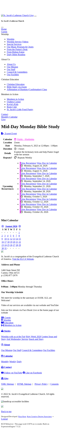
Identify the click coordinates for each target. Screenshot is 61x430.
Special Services (14, 44)
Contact (4, 114)
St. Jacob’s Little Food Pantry (20, 109)
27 (14, 245)
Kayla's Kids (12, 104)
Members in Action (15, 99)
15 (20, 239)
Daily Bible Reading (16, 54)
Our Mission (12, 67)
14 (17, 239)
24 (5, 245)
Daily (19, 361)
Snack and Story (36, 339)
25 (8, 245)
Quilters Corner (14, 102)
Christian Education (16, 84)
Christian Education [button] (10, 79)
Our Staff (11, 69)
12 (11, 239)
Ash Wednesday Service (17, 339)
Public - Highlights (25, 139)
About (6, 344)
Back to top (6, 411)
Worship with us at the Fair (13, 336)
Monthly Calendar (9, 117)
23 (3, 245)
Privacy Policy (41, 384)
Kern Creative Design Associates (39, 416)
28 (17, 245)
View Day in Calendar (47, 163)
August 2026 (11, 226)
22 (20, 242)
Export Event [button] (10, 133)
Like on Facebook (33, 373)
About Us (11, 64)
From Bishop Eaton (15, 52)
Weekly (12, 361)
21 (17, 242)
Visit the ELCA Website (23, 259)
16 (3, 242)
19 (11, 242)
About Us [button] (5, 59)
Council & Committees (17, 72)
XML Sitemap (7, 384)
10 (5, 239)
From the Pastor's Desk (17, 49)
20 (14, 242)
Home (4, 29)
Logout (4, 419)
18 (8, 242)
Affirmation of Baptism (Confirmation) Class (27, 89)
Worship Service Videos (17, 41)
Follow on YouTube (13, 373)
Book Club (12, 107)
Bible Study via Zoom (17, 87)
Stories (6, 331)
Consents (54, 384)
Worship (10, 39)
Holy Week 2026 (33, 336)
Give (31, 15)
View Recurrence (28, 163)
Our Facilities (13, 74)
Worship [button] (5, 34)
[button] (15, 15)
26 (11, 245)
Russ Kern (22, 416)
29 (20, 245)
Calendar (8, 356)
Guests (4, 31)
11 (8, 239)
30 (3, 248)
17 (5, 242)
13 (14, 239)
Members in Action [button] (9, 94)
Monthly (5, 361)
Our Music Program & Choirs (20, 47)
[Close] (2, 27)
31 (5, 248)
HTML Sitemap (24, 384)
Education (8, 322)
